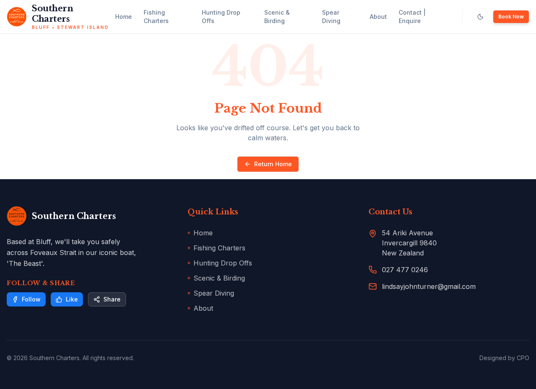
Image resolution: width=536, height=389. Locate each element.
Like (72, 299)
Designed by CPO (504, 357)
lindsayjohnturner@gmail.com (429, 286)
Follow (31, 299)
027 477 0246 (405, 269)
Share (112, 299)
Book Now (511, 16)
